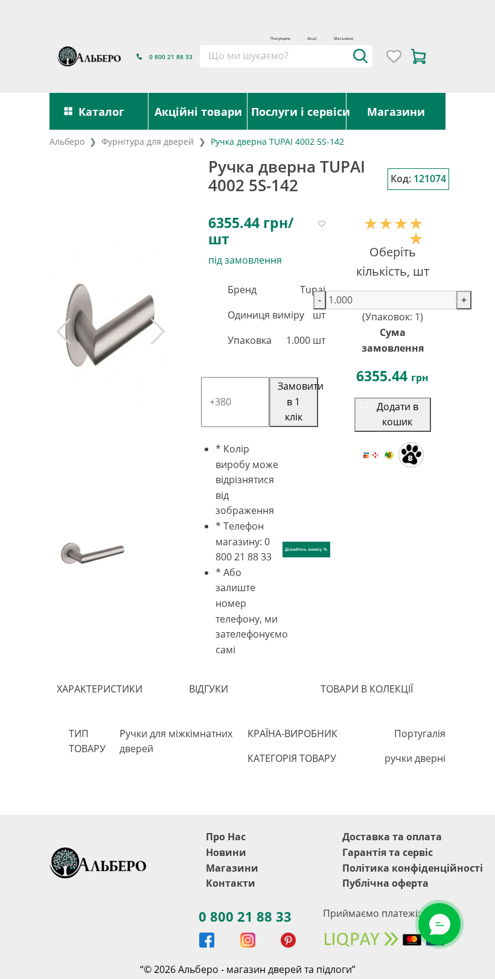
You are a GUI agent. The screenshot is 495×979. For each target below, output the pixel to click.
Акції (312, 38)
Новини (226, 852)
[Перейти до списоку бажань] (393, 56)
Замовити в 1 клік (298, 401)
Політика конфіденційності (412, 868)
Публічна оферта (385, 883)
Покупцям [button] (280, 38)
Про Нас (226, 836)
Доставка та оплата (392, 836)
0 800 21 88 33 (245, 916)
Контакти (230, 883)
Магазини (343, 38)
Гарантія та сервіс (387, 852)
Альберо (67, 141)
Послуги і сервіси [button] (298, 111)
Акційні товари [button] (198, 111)
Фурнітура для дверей (147, 141)
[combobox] (285, 56)
